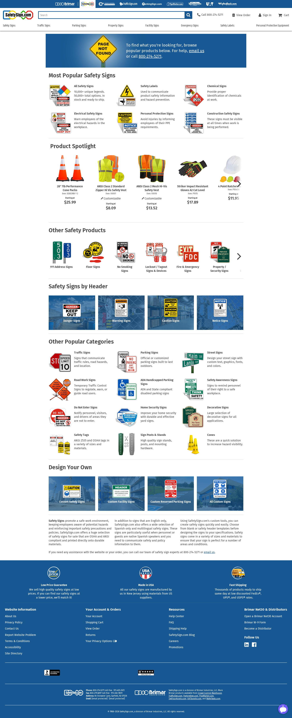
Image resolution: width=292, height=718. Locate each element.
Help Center (176, 616)
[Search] (188, 15)
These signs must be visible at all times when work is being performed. (224, 123)
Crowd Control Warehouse (210, 693)
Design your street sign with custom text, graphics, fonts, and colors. (225, 362)
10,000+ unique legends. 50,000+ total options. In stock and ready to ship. (89, 95)
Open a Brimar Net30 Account (263, 616)
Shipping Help (178, 628)
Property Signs (116, 25)
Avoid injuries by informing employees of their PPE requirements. (158, 123)
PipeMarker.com (206, 696)
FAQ (171, 622)
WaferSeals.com (213, 699)
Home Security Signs (154, 407)
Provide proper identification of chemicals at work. (224, 95)
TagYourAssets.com (177, 699)
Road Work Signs (85, 380)
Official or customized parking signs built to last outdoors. (157, 362)
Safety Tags (81, 435)
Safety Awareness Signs (222, 380)
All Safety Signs (84, 86)
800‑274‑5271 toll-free (102, 690)
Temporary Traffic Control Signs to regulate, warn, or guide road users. (90, 389)
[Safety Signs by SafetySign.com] (16, 19)
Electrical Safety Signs (88, 113)
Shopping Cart (94, 622)
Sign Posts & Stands (153, 435)
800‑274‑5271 (150, 56)
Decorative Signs (218, 407)
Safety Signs (9, 25)
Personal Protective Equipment (272, 25)
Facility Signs (152, 25)
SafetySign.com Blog (182, 635)
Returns (91, 635)
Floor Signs (93, 267)
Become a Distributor (257, 628)
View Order (93, 628)
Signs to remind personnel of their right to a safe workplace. (224, 389)
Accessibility (13, 647)
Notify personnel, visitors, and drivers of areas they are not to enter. (90, 417)
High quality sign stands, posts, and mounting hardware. (156, 444)
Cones (211, 435)
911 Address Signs (61, 267)
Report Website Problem (20, 635)
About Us (10, 616)
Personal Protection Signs (157, 113)
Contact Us (12, 628)
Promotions (176, 647)
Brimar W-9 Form (255, 622)
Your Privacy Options (99, 641)
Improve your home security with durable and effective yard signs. (158, 417)
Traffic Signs (82, 352)
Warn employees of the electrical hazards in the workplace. (89, 123)
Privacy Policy (13, 622)
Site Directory (13, 653)
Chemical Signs (216, 86)
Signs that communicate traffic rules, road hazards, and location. (90, 362)
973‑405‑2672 (119, 690)
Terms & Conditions (17, 641)
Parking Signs (149, 352)
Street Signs (215, 352)
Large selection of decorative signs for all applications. (221, 417)
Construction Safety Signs (223, 113)
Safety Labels (149, 86)
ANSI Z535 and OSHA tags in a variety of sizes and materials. (91, 444)
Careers (174, 641)
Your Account (94, 616)
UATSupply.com (194, 699)
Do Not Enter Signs (85, 407)
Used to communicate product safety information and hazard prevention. (158, 95)
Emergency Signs (190, 25)
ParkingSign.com (190, 696)
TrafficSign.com (175, 696)
